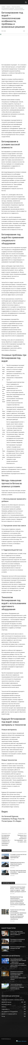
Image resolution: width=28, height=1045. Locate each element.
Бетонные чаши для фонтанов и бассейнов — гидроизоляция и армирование (18, 872)
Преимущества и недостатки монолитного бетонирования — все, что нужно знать (20, 839)
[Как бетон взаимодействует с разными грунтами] (5, 948)
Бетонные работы (16, 6)
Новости (8, 6)
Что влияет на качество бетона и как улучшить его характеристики (18, 856)
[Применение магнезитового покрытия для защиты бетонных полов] (5, 864)
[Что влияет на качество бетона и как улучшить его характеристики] (5, 856)
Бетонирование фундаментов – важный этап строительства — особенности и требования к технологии (6, 840)
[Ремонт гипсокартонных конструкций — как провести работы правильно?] (5, 933)
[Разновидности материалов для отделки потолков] (5, 941)
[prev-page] (3, 878)
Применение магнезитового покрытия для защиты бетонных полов (17, 864)
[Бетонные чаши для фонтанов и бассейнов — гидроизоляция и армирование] (5, 872)
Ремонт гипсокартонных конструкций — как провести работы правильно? (17, 933)
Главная (3, 6)
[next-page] (5, 878)
